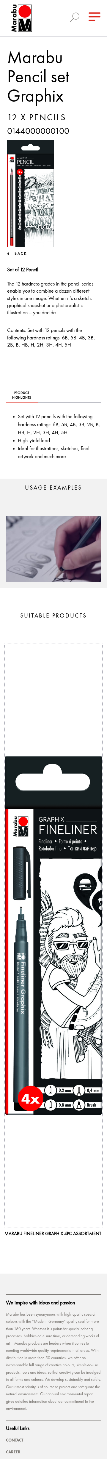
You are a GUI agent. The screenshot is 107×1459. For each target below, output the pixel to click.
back (21, 254)
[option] (53, 549)
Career (13, 1452)
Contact (14, 1440)
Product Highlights (21, 395)
